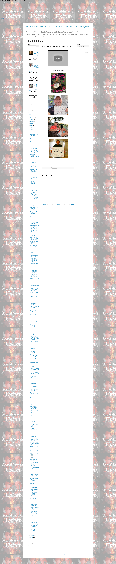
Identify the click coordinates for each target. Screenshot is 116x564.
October (32, 119)
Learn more (2, 18)
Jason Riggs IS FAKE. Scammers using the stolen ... (34, 517)
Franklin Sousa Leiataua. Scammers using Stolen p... (34, 399)
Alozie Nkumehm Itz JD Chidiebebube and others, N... (34, 255)
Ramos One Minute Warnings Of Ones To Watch (34, 389)
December (32, 115)
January (31, 537)
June (31, 127)
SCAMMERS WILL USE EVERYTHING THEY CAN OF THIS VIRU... (34, 233)
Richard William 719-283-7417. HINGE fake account (34, 135)
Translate (86, 47)
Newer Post (44, 204)
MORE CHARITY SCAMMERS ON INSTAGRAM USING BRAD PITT (34, 177)
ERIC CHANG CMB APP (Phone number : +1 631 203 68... (34, 238)
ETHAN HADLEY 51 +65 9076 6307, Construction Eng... (34, 275)
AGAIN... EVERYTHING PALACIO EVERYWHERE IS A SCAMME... (34, 327)
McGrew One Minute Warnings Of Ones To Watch (34, 222)
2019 (30, 539)
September (32, 121)
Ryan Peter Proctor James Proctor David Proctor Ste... (34, 435)
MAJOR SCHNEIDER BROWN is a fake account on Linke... (34, 355)
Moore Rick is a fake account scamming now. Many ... (34, 264)
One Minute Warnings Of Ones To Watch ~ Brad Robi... (34, 143)
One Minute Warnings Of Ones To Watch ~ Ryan (34, 373)
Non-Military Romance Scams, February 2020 (34, 500)
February (32, 535)
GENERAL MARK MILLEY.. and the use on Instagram (34, 343)
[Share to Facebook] (55, 168)
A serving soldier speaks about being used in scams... (34, 407)
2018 (30, 541)
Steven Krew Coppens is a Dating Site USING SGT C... (34, 293)
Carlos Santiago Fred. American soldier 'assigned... (34, 204)
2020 (30, 114)
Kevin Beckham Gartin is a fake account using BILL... (34, 218)
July (31, 125)
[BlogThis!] (53, 168)
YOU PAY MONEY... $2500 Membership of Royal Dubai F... (34, 311)
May (31, 129)
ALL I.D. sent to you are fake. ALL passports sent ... (34, 208)
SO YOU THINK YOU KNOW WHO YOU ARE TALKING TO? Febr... (34, 494)
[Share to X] (54, 168)
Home (58, 204)
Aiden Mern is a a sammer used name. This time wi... (34, 161)
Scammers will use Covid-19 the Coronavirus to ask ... (34, 284)
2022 (30, 110)
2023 (30, 108)
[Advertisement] (36, 9)
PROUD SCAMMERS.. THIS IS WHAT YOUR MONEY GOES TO (34, 270)
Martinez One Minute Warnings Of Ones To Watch (34, 242)
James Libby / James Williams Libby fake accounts (34, 246)
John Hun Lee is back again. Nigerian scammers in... (34, 447)
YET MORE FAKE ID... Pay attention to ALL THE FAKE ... (34, 377)
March (31, 132)
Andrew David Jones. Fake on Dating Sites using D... (34, 443)
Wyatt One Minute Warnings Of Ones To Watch (34, 151)
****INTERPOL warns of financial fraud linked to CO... (34, 359)
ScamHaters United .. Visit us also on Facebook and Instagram (57, 26)
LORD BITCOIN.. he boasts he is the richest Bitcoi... (34, 189)
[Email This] (52, 168)
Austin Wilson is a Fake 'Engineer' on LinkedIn (34, 279)
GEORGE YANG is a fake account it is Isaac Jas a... (34, 298)
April (31, 130)
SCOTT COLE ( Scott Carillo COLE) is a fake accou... (34, 439)
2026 (30, 102)
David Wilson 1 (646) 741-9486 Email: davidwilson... (34, 382)
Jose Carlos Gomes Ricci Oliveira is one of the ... (34, 403)
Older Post (72, 204)
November (32, 117)
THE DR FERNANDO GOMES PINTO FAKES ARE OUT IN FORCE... (34, 320)
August (31, 123)
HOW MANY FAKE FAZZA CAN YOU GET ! (34, 251)
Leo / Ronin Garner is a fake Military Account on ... (34, 351)
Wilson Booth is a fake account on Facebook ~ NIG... (34, 369)
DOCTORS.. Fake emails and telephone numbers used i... (34, 512)
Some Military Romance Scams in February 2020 (34, 504)
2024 (30, 106)
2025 (30, 104)
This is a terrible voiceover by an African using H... (34, 147)
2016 (30, 545)
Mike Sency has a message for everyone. (33, 420)
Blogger (64, 554)
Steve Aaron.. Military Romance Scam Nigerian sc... (34, 347)
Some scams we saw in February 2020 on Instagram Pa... (34, 521)
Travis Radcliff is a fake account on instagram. (34, 307)
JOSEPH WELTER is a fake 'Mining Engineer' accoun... (34, 508)
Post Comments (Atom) (51, 206)
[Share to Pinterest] (56, 168)
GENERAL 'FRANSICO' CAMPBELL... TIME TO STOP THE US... (33, 184)
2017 (30, 543)
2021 (30, 112)
